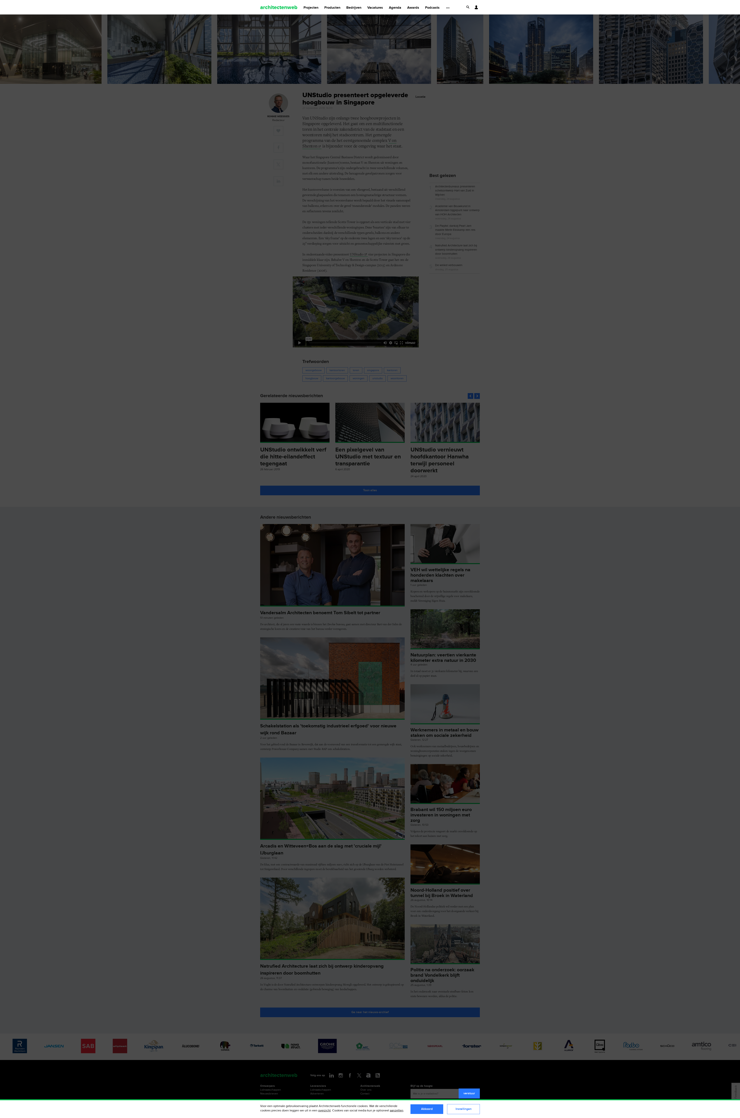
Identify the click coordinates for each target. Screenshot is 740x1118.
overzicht (324, 1110)
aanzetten (396, 1110)
